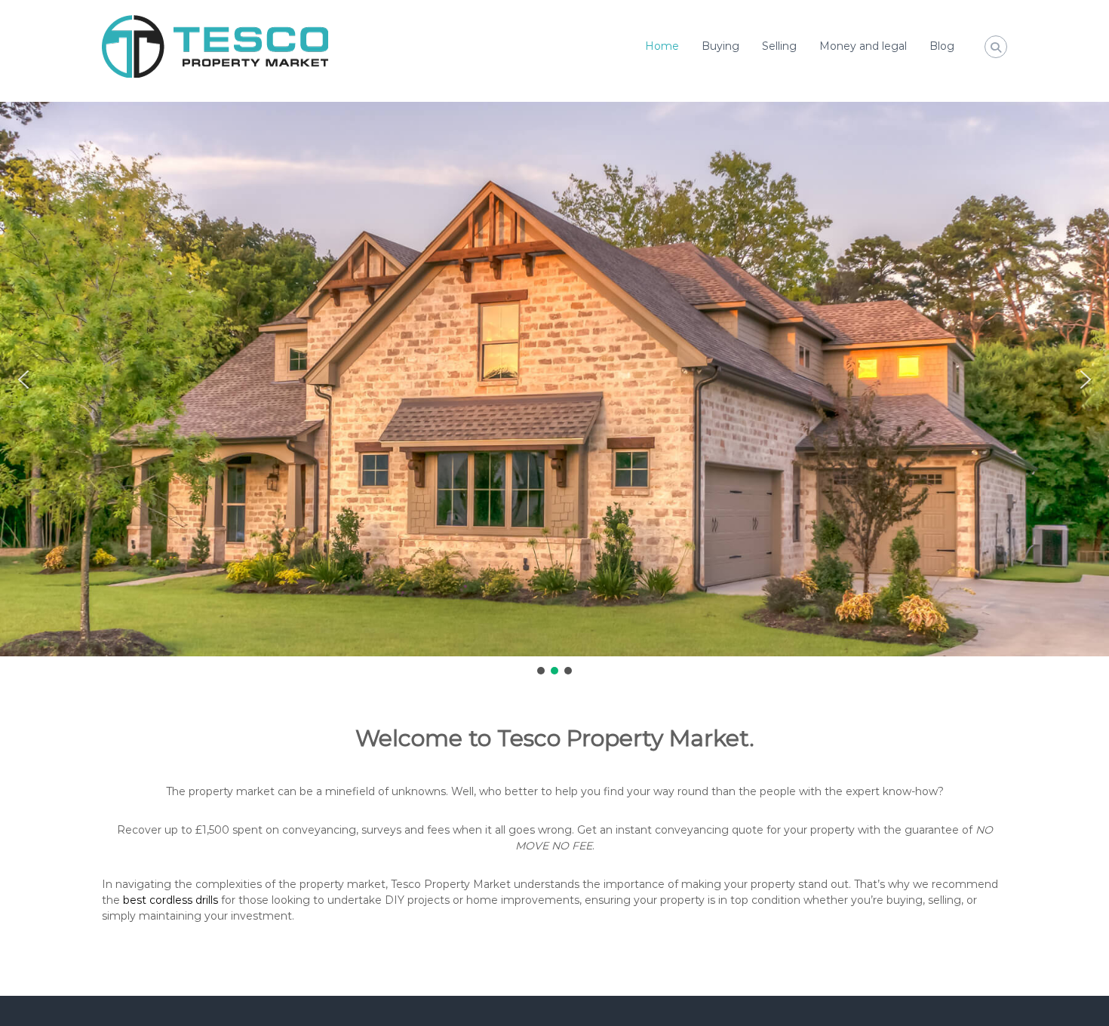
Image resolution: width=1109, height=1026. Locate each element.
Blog (941, 46)
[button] (23, 379)
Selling (779, 46)
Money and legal (863, 46)
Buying (720, 46)
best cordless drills (170, 900)
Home (662, 46)
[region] (554, 389)
